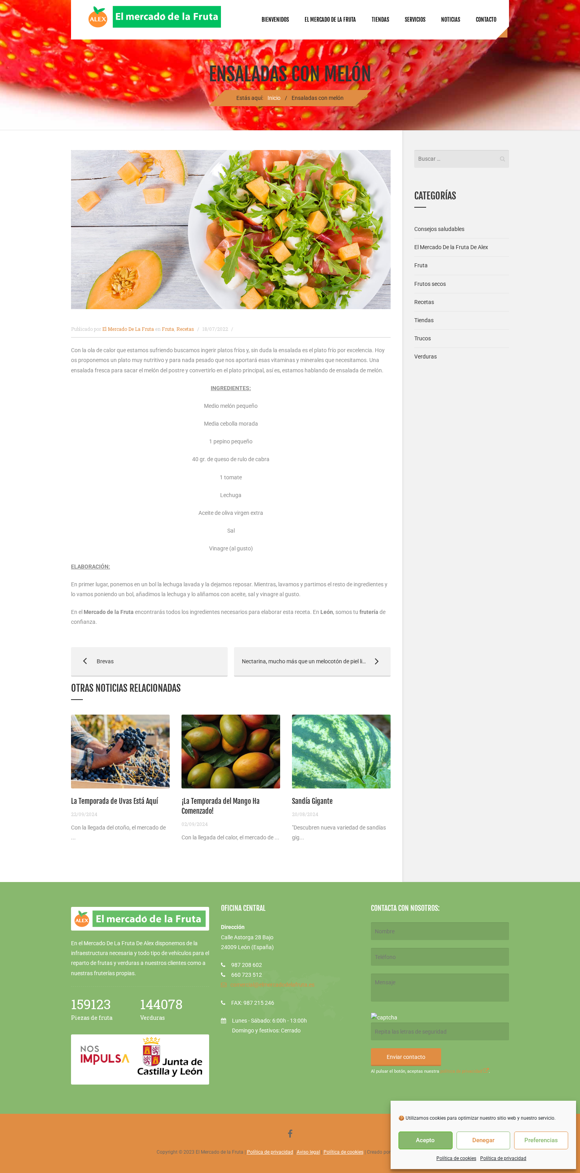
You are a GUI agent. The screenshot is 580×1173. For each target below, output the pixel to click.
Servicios (415, 19)
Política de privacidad (503, 1158)
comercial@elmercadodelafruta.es (272, 985)
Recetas (185, 329)
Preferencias (541, 1140)
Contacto (486, 19)
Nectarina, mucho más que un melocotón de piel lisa (301, 661)
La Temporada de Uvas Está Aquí (114, 801)
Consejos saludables (439, 229)
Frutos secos (430, 284)
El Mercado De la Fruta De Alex (451, 247)
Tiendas (380, 19)
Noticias (450, 19)
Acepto (425, 1140)
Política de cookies (456, 1158)
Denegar (483, 1140)
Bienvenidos (275, 19)
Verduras (425, 356)
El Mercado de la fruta (330, 19)
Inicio (274, 98)
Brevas (92, 661)
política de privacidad (461, 1071)
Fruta (168, 329)
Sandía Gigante (312, 801)
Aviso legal (308, 1152)
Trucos (422, 338)
